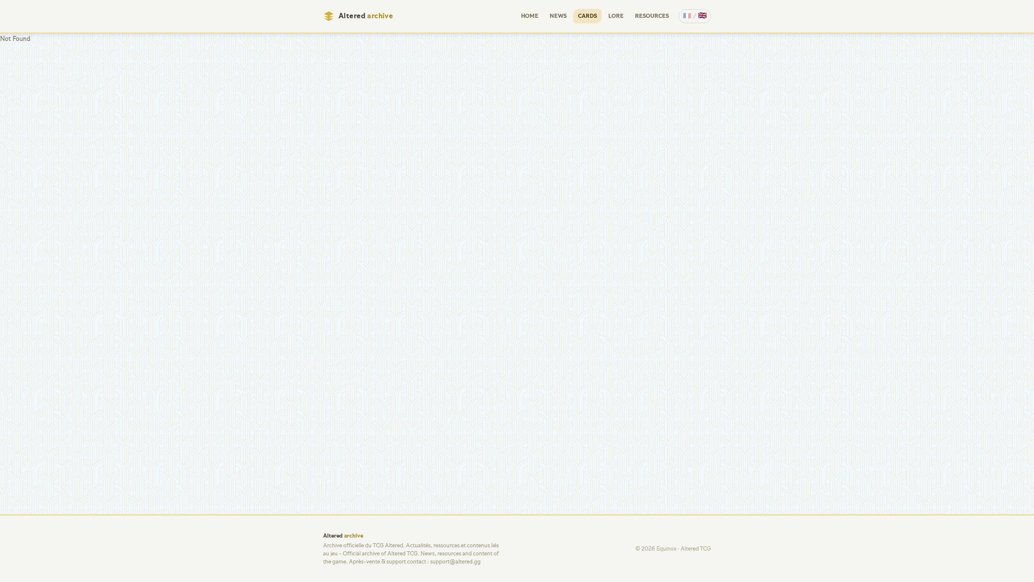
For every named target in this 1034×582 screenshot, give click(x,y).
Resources (652, 16)
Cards (587, 16)
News (558, 16)
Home (529, 16)
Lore (616, 16)
